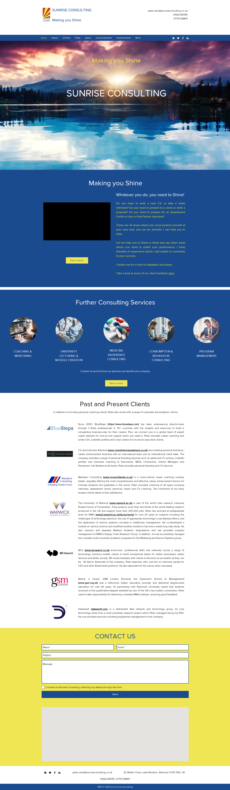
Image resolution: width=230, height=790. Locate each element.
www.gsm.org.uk (88, 582)
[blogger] (173, 38)
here (171, 273)
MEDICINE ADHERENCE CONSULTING (116, 355)
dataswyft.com (99, 609)
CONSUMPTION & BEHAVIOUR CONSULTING (161, 356)
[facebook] (182, 38)
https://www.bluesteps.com (123, 424)
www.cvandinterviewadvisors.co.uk (127, 450)
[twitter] (178, 38)
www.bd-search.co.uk (97, 550)
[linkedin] (187, 38)
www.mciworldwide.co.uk (118, 477)
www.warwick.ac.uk (121, 503)
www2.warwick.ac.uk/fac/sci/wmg (114, 514)
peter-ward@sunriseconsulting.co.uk (168, 10)
